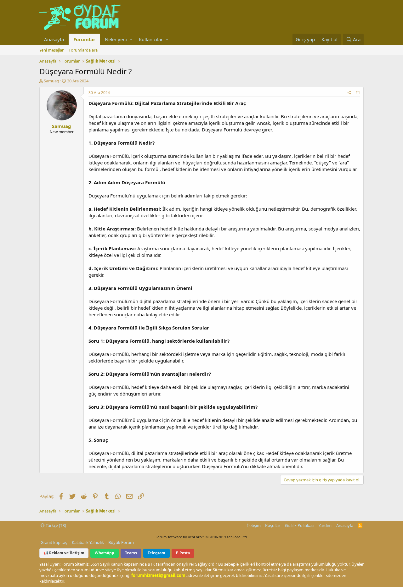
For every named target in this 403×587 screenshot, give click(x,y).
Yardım (325, 525)
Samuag (51, 81)
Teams (131, 553)
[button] (131, 39)
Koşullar (272, 525)
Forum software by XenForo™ (202, 536)
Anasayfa (54, 39)
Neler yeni (116, 39)
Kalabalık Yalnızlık (88, 542)
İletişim (254, 525)
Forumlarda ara (83, 50)
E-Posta (183, 553)
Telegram (156, 553)
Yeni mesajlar (51, 50)
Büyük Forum (121, 542)
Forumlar (84, 39)
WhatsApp (104, 553)
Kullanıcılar (151, 39)
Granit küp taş (54, 542)
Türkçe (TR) (55, 525)
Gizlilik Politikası (299, 525)
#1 (357, 92)
